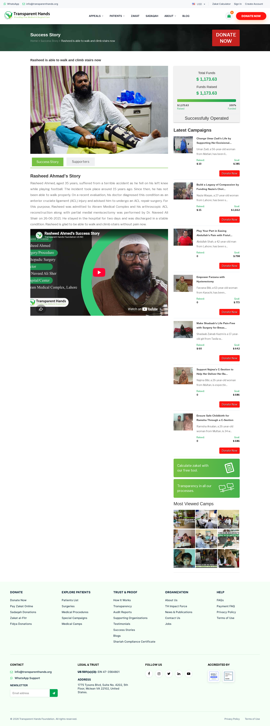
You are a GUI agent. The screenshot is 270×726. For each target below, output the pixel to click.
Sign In (238, 4)
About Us (171, 600)
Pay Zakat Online (21, 606)
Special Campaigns (74, 618)
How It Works (122, 600)
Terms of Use (225, 618)
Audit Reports (122, 612)
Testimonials (121, 624)
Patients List (70, 600)
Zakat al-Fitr (18, 618)
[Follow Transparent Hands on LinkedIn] (178, 673)
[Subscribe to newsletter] (54, 693)
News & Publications (178, 612)
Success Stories (124, 630)
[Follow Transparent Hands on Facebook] (149, 673)
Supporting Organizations (130, 618)
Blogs (117, 635)
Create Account (254, 4)
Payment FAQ (226, 606)
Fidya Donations (21, 624)
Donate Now (251, 16)
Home (34, 40)
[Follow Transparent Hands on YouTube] (188, 673)
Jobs (168, 624)
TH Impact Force (176, 606)
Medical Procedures (75, 612)
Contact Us (172, 618)
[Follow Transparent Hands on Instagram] (159, 673)
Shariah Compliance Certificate (134, 641)
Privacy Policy (226, 612)
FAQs (220, 600)
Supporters (80, 162)
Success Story (49, 40)
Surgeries (68, 606)
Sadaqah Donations (23, 612)
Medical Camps (72, 624)
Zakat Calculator (221, 4)
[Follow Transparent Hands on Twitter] (168, 673)
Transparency (122, 606)
